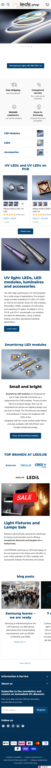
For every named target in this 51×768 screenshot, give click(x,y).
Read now (19, 641)
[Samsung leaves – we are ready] (20, 595)
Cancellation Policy (33, 757)
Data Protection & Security (15, 760)
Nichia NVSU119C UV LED (14, 210)
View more (24, 663)
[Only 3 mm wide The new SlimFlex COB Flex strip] (25, 26)
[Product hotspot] (18, 357)
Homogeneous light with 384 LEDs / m (25, 65)
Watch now (25, 231)
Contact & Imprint (14, 757)
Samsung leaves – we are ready (20, 615)
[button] (15, 214)
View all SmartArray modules (25, 435)
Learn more (12, 328)
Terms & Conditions (38, 760)
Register (41, 709)
